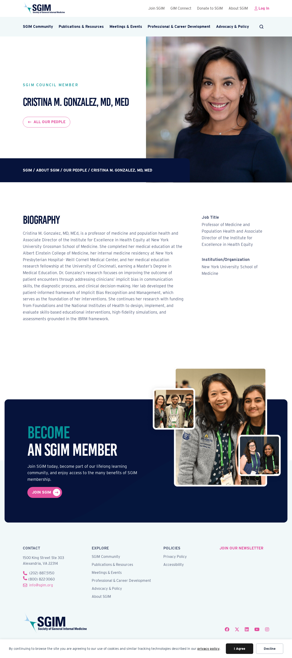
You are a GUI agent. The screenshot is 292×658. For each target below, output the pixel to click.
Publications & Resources (81, 26)
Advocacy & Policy (232, 26)
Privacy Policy (175, 557)
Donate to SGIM (210, 8)
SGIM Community (38, 26)
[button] (262, 27)
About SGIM (238, 8)
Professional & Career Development (179, 26)
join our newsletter (241, 548)
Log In (263, 8)
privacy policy (208, 649)
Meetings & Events (126, 26)
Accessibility (173, 565)
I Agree (239, 649)
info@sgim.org (41, 585)
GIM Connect (180, 8)
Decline (270, 649)
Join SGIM (156, 8)
